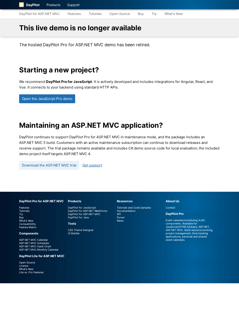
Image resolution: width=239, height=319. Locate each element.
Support (73, 5)
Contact (170, 207)
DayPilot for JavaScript (82, 207)
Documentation (126, 211)
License (23, 265)
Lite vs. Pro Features (31, 272)
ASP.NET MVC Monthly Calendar (39, 249)
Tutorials (95, 14)
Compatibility (27, 224)
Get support (92, 165)
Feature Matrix (27, 227)
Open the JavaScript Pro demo (47, 98)
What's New (174, 14)
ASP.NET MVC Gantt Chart (35, 246)
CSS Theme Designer (81, 230)
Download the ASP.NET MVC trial (49, 165)
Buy (141, 14)
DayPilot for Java (78, 217)
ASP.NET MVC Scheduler (34, 243)
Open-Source (119, 14)
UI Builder (74, 233)
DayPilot (32, 5)
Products (53, 5)
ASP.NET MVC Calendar (33, 239)
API (119, 214)
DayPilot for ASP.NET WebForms (87, 211)
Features (74, 14)
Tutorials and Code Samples (134, 207)
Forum (121, 217)
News (120, 220)
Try (154, 14)
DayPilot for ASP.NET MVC (39, 14)
